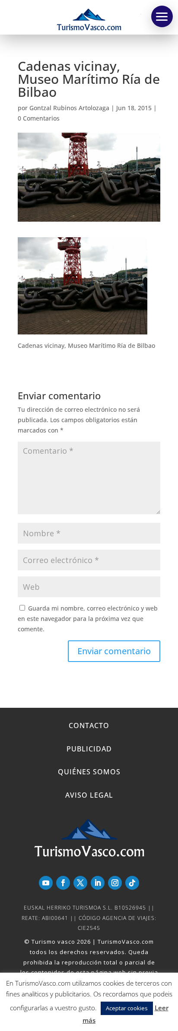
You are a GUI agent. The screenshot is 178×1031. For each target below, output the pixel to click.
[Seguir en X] (80, 883)
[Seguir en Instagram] (115, 883)
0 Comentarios (39, 118)
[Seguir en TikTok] (132, 883)
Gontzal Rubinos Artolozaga (69, 108)
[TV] (162, 16)
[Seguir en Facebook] (63, 883)
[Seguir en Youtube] (46, 883)
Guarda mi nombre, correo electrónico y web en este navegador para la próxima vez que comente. (88, 618)
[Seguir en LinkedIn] (98, 883)
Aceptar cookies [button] (127, 1008)
